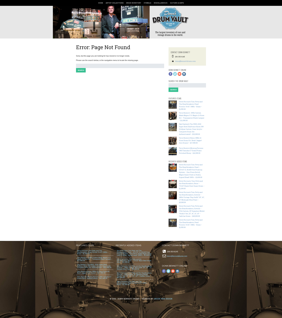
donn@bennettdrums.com (185, 61)
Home (100, 3)
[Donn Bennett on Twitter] (175, 75)
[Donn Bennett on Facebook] (171, 75)
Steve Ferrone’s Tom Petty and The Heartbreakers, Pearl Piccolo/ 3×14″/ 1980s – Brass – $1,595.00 (93, 252)
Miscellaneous (160, 3)
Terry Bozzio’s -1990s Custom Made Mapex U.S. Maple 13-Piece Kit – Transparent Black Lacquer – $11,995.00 (94, 259)
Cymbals (147, 3)
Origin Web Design (163, 299)
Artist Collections (115, 3)
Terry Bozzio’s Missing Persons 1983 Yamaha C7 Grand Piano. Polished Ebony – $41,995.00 (191, 150)
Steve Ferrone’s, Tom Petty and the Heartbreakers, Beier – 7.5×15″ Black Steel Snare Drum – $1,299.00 (134, 260)
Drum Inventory (133, 3)
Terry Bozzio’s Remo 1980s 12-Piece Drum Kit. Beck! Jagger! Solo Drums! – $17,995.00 (190, 140)
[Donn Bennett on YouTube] (180, 75)
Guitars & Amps (177, 3)
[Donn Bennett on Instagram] (184, 75)
